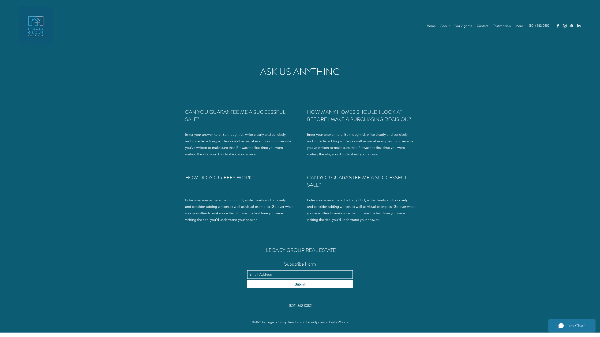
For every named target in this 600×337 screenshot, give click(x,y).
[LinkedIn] (579, 25)
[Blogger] (572, 25)
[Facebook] (557, 25)
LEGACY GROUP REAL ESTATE (301, 250)
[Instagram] (564, 25)
